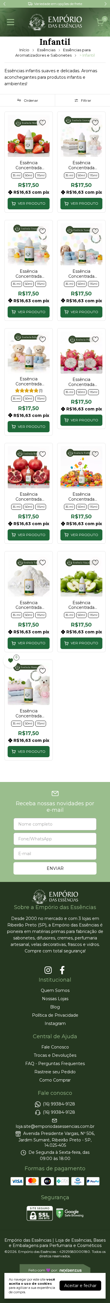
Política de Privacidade (55, 1015)
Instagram (55, 1023)
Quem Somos (55, 990)
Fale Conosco (55, 1047)
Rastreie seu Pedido (55, 1071)
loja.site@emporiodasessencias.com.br (55, 1126)
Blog (55, 1007)
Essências (46, 49)
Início (24, 49)
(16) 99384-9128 (59, 1104)
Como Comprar (55, 1080)
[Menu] (11, 22)
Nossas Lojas (55, 998)
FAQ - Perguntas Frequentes (55, 1063)
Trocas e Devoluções (55, 1055)
